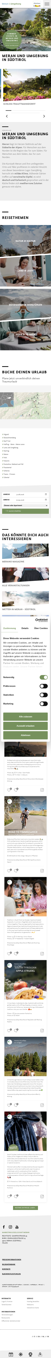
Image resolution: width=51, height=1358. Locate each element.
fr (48, 1337)
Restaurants (6, 1318)
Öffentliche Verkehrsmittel (11, 1321)
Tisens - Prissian (8, 474)
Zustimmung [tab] (9, 628)
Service (30, 1298)
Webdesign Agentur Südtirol (5, 1337)
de (30, 1337)
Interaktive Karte (33, 1308)
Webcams (30, 1305)
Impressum (33, 1284)
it (34, 1337)
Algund (5, 434)
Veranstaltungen (7, 1315)
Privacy (41, 1284)
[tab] (8, 110)
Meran (5, 454)
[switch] (44, 686)
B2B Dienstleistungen (11, 1274)
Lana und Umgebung (10, 448)
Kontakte (6, 1269)
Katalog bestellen (33, 1301)
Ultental (5, 477)
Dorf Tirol (6, 441)
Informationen (8, 1312)
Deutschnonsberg (9, 438)
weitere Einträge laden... (25, 1208)
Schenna (5, 471)
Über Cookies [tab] (41, 628)
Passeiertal (6, 467)
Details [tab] (25, 628)
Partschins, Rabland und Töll (12, 464)
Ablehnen (25, 735)
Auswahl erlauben (25, 726)
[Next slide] (44, 116)
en (39, 1337)
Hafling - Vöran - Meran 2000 (13, 444)
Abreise (6, 500)
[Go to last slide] (7, 116)
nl (43, 1337)
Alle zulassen (25, 716)
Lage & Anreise (7, 1301)
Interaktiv (6, 1298)
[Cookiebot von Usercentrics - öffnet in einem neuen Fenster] (36, 620)
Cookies (26, 1284)
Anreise (6, 494)
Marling (5, 451)
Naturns (5, 461)
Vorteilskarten (6, 1305)
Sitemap (4, 1286)
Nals (4, 458)
